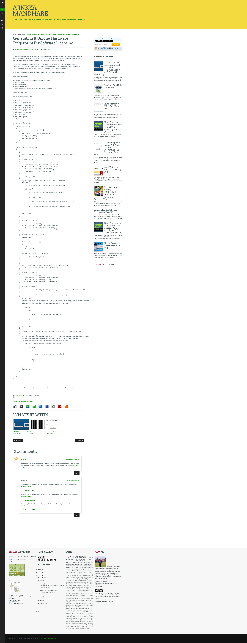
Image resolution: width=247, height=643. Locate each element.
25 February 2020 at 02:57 (72, 459)
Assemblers (74, 572)
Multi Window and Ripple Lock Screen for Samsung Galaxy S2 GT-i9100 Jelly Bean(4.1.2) (107, 68)
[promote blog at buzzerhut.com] (10, 581)
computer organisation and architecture (82, 613)
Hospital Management (82, 590)
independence (87, 618)
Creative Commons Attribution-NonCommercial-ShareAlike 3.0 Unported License (107, 596)
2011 (40, 612)
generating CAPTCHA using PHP (74, 618)
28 (13, 568)
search (83, 626)
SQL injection (87, 603)
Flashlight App (85, 585)
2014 (40, 569)
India (92, 590)
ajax (89, 608)
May (41, 597)
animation (90, 565)
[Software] (12, 598)
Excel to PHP (72, 585)
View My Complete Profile (102, 581)
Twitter (107, 48)
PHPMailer (77, 598)
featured (28, 34)
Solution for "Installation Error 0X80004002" (106, 211)
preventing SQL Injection (86, 621)
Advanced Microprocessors (79, 559)
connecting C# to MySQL (73, 615)
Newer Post (18, 440)
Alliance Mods (69, 569)
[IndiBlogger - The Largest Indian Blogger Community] (14, 592)
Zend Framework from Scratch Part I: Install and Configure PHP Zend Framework (113, 228)
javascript (68, 620)
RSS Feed (100, 48)
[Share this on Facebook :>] (48, 406)
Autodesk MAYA (81, 572)
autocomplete (80, 610)
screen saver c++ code (76, 626)
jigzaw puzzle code (85, 620)
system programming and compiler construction (79, 567)
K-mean (75, 592)
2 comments (47, 49)
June (41, 584)
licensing (50, 34)
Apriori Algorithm (82, 570)
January (42, 607)
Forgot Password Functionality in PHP (112, 245)
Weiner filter (83, 608)
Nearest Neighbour (87, 597)
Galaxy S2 (88, 587)
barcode (86, 610)
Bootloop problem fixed (78, 574)
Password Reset (86, 598)
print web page (70, 623)
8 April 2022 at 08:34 (73, 480)
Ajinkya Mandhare (22, 49)
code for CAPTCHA (83, 611)
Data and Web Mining (87, 582)
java (92, 618)
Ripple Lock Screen (80, 601)
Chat (72, 575)
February (43, 603)
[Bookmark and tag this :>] (54, 406)
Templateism (42, 638)
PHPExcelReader (70, 598)
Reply (76, 473)
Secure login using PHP (77, 564)
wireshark (87, 628)
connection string (85, 615)
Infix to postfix (69, 592)
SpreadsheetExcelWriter (75, 606)
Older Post (79, 440)
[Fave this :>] (35, 406)
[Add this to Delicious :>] (16, 406)
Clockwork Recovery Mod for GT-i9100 (80, 577)
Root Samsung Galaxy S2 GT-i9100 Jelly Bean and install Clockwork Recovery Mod (106, 193)
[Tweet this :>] (41, 406)
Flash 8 (79, 585)
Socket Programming (84, 605)
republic (85, 624)
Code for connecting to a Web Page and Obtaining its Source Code (79, 579)
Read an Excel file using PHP (113, 86)
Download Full (30, 490)
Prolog (78, 600)
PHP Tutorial (85, 561)
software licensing (61, 34)
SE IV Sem (85, 562)
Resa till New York (14, 600)
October (42, 577)
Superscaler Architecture (73, 608)
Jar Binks (23, 459)
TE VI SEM (72, 556)
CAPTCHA (68, 575)
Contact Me (21, 395)
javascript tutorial (75, 620)
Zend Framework (71, 565)
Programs (79, 562)
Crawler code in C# (83, 580)
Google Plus (114, 48)
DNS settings (77, 582)
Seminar (91, 561)
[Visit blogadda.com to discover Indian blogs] (22, 561)
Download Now (26, 486)
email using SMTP (78, 616)
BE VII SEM (78, 561)
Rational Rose (83, 600)
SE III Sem (81, 603)
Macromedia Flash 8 (88, 593)
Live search (81, 592)
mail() (77, 621)
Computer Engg (73, 580)
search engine (89, 626)
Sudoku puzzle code (88, 606)
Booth (70, 574)
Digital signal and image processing (75, 583)
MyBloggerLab (51, 638)
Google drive (73, 588)
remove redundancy (77, 624)
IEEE (89, 590)
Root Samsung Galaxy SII (72, 603)
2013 (40, 572)
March (42, 600)
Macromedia (79, 593)
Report (73, 601)
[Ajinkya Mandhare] (100, 566)
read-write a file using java (81, 623)
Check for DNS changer (80, 575)
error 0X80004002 (88, 616)
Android (76, 569)
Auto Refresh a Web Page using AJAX (112, 106)
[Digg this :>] (22, 406)
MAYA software (72, 593)
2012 (40, 575)
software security (74, 34)
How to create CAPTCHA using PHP (112, 169)
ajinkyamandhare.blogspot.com (104, 601)
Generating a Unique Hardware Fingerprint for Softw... (49, 591)
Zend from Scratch (82, 565)
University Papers (88, 564)
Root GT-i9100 (89, 601)
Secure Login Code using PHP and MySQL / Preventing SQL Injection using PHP (108, 148)
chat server (75, 611)
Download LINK (26, 496)
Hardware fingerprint (39, 34)
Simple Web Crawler (73, 605)
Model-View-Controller (72, 595)
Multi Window (81, 595)
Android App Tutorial (83, 569)
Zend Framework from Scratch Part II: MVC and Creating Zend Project (113, 127)
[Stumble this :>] (29, 406)
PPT (81, 598)
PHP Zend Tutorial (71, 562)
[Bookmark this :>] (61, 406)
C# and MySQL (89, 574)
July (41, 580)
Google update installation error (85, 588)
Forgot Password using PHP (78, 587)
